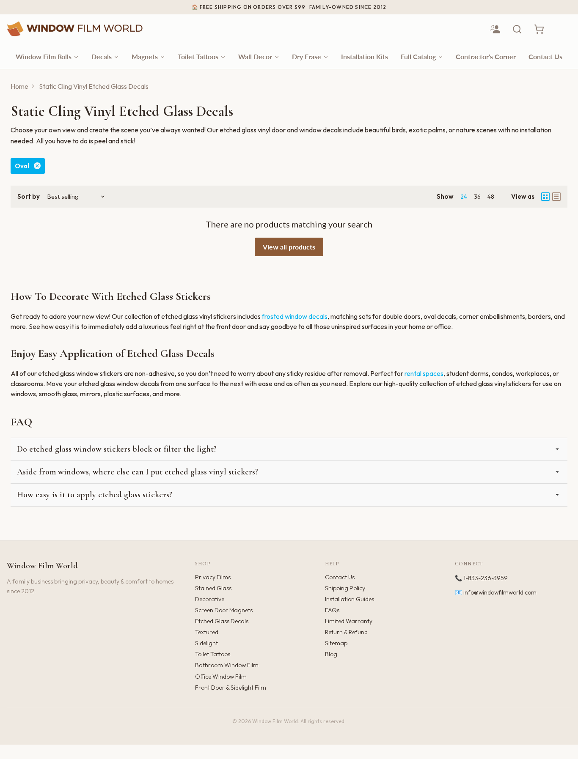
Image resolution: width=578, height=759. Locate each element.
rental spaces (424, 373)
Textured (206, 632)
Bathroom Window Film (227, 665)
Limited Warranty (348, 621)
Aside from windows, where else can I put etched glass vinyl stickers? (137, 472)
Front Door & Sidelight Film (230, 687)
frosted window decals (295, 316)
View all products (289, 247)
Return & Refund (346, 632)
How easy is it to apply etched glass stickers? (94, 495)
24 (463, 196)
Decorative (209, 599)
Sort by (28, 196)
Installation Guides (349, 599)
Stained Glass (213, 588)
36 (477, 196)
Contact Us (340, 577)
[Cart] (539, 29)
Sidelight (206, 643)
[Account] (495, 29)
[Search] (517, 29)
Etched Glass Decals (221, 621)
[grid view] (545, 196)
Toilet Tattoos (212, 654)
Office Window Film (221, 676)
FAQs (332, 610)
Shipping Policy (345, 588)
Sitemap (336, 643)
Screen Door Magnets (224, 610)
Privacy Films (213, 577)
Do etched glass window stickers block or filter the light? (117, 449)
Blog (331, 654)
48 (490, 196)
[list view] (556, 196)
